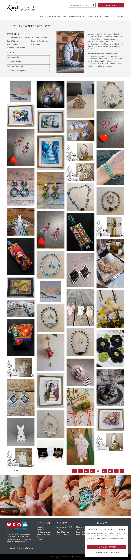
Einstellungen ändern (106, 552)
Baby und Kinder (13, 44)
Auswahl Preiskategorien (16, 71)
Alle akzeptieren (106, 547)
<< (74, 471)
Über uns (108, 17)
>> (122, 471)
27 (104, 471)
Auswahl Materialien (15, 66)
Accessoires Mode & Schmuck (18, 38)
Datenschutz (21, 548)
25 (92, 471)
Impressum (11, 548)
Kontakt (120, 17)
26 (98, 471)
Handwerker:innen (92, 17)
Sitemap (30, 548)
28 (110, 471)
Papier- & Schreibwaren (40, 41)
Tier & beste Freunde (39, 38)
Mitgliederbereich (111, 5)
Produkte (41, 17)
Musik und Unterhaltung (16, 47)
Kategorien (13, 34)
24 (86, 471)
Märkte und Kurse (71, 17)
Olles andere (36, 44)
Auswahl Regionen (14, 62)
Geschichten (54, 17)
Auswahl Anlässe (13, 57)
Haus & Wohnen (13, 41)
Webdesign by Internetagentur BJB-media (65, 557)
